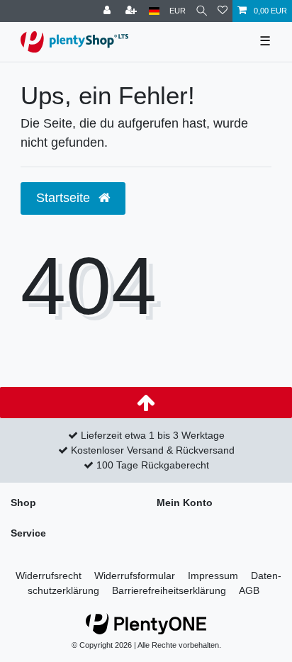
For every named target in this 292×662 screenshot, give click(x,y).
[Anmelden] (108, 11)
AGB (249, 590)
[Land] (154, 11)
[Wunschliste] (222, 11)
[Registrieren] (132, 11)
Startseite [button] (65, 198)
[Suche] (202, 11)
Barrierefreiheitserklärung (169, 590)
